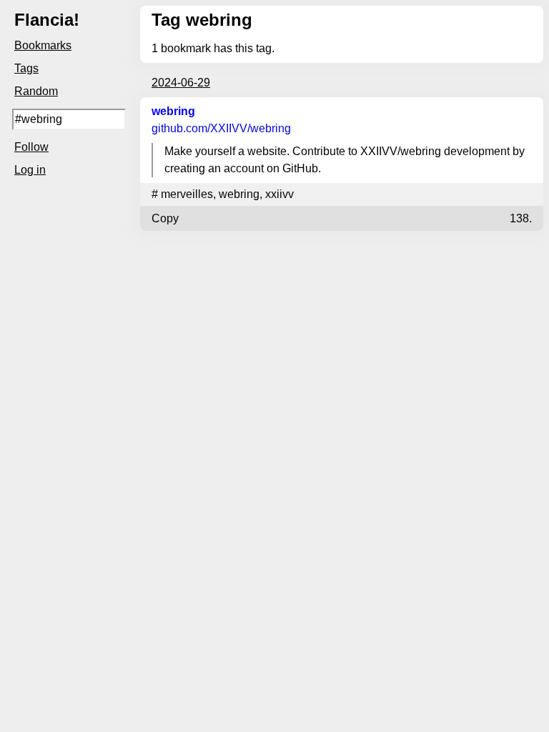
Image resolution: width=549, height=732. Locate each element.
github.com (221, 128)
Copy (165, 218)
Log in (30, 170)
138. (521, 218)
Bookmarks (42, 45)
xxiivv (279, 194)
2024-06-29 (181, 82)
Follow (31, 147)
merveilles (187, 194)
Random (36, 91)
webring (173, 111)
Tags (26, 68)
